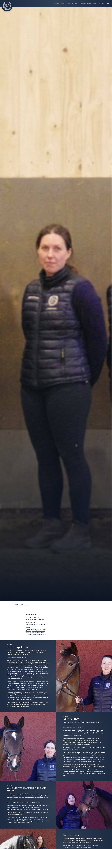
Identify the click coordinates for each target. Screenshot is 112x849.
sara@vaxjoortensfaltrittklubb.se (35, 633)
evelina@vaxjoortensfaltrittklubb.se (36, 634)
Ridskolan (17, 605)
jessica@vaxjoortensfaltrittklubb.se (36, 629)
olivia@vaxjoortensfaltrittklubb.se (35, 631)
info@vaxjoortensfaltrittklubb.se (35, 619)
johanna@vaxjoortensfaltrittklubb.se (36, 624)
